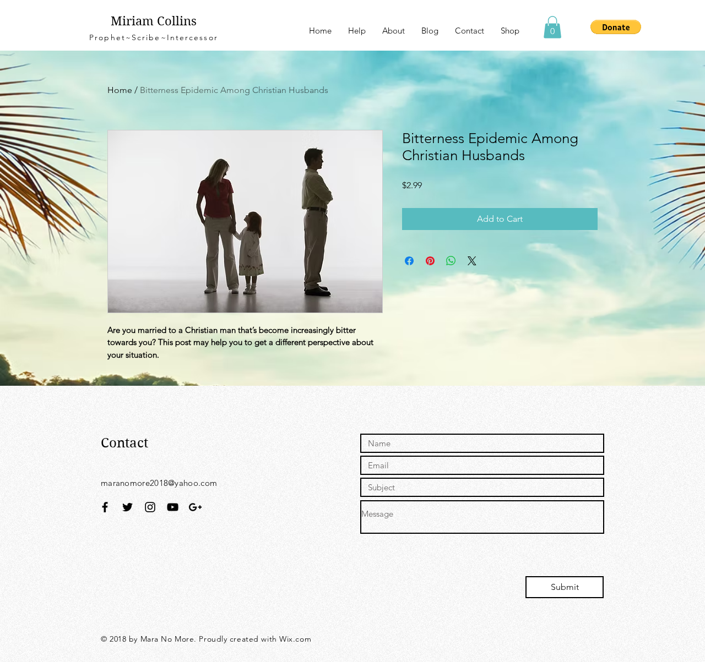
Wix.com (295, 639)
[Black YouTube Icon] (173, 507)
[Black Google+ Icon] (195, 507)
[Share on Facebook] (409, 260)
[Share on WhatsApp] (451, 260)
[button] (552, 27)
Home (119, 90)
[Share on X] (472, 260)
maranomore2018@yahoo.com (159, 483)
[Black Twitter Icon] (127, 507)
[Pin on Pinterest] (430, 260)
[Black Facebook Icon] (105, 507)
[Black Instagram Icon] (150, 507)
